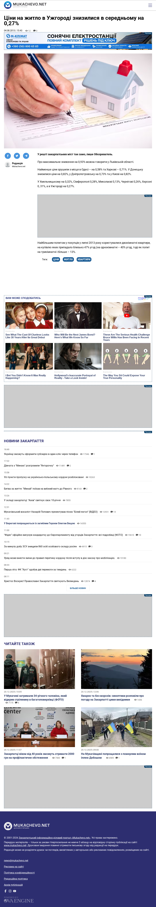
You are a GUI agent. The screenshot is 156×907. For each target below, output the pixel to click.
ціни (56, 259)
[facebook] (5, 891)
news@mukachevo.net (16, 860)
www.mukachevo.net (15, 845)
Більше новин (78, 588)
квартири (84, 259)
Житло (68, 259)
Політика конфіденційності (19, 872)
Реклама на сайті (14, 866)
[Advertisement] (95, 216)
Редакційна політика (16, 878)
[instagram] (10, 891)
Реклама (78, 41)
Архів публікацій (13, 884)
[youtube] (14, 891)
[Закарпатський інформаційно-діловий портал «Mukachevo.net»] (25, 5)
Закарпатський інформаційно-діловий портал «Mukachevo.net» (54, 837)
